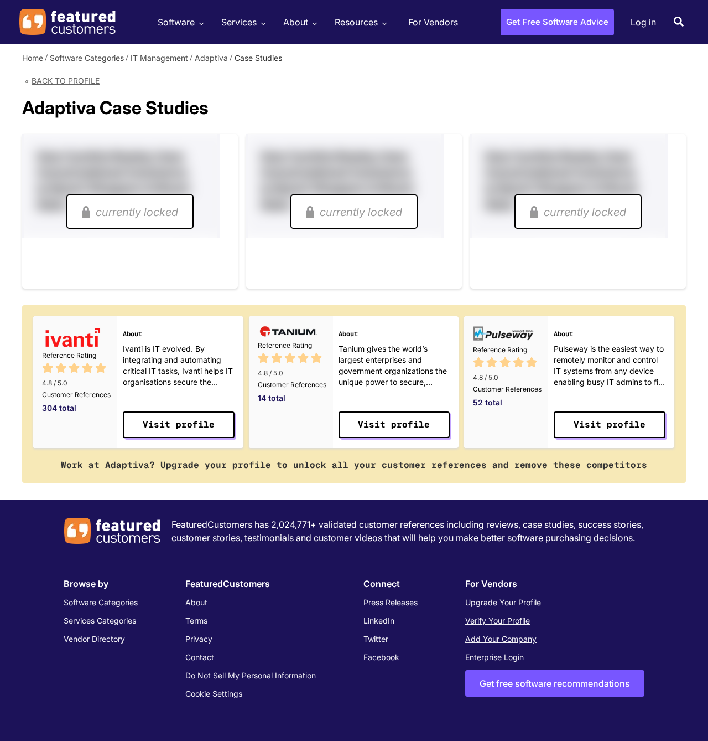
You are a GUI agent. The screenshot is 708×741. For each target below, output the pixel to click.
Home (32, 58)
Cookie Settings (213, 693)
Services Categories (100, 620)
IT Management (159, 58)
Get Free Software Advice (557, 22)
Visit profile (179, 424)
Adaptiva (211, 58)
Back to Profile (66, 80)
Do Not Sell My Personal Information (250, 675)
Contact (199, 657)
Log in (643, 22)
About (295, 22)
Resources (356, 22)
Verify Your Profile (497, 620)
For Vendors (433, 22)
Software (176, 22)
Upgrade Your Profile (503, 602)
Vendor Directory (94, 639)
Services (239, 22)
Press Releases (390, 602)
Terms (196, 620)
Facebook (381, 657)
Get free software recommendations (555, 683)
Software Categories (87, 58)
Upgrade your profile (215, 465)
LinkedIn (378, 620)
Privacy (198, 639)
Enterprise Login (494, 657)
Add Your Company (501, 639)
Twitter (375, 639)
